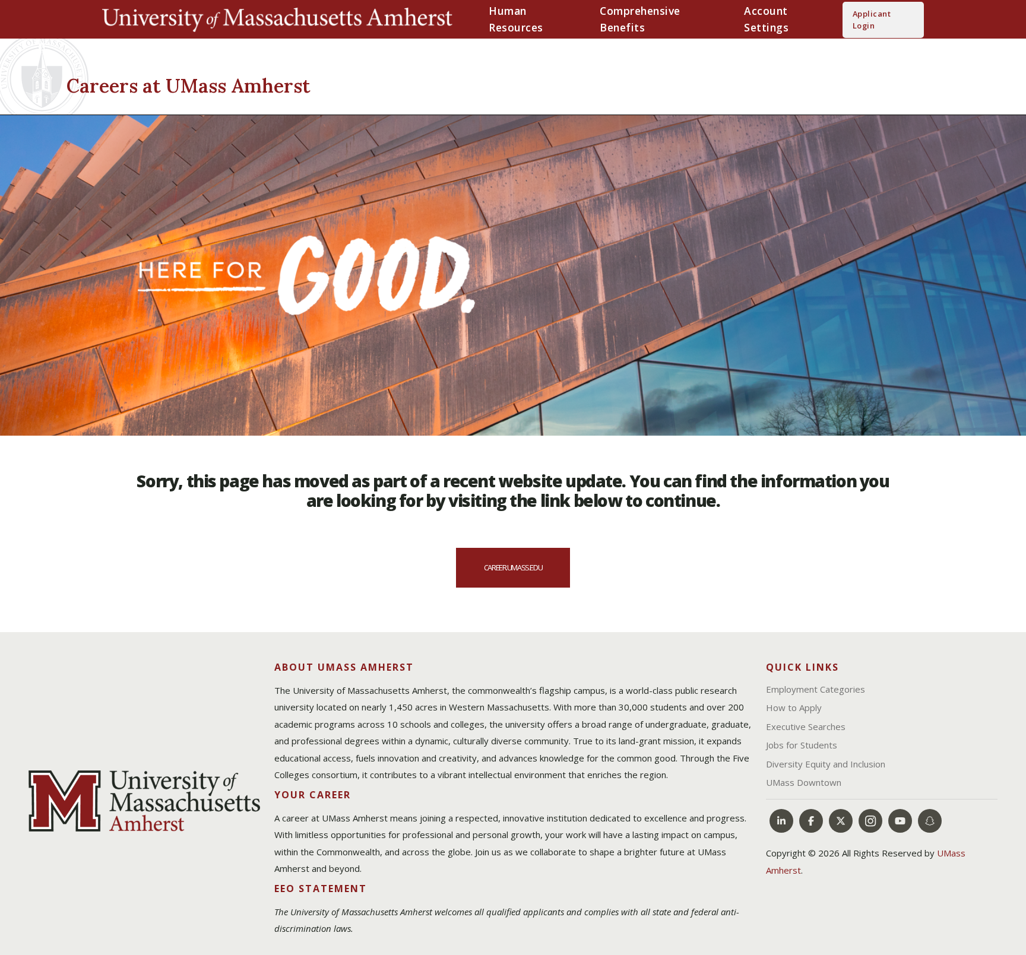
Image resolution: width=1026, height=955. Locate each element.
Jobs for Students (801, 745)
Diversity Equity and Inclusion (825, 764)
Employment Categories (815, 689)
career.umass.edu (513, 567)
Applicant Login (872, 19)
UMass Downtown (803, 782)
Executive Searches (806, 726)
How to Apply (794, 707)
